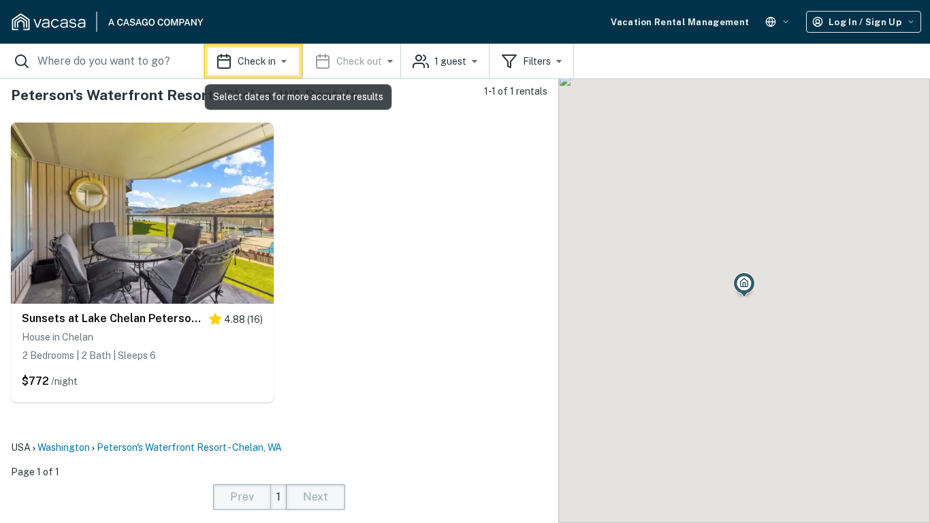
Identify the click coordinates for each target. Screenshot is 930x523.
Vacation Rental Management (680, 22)
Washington (63, 447)
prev (242, 496)
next (315, 496)
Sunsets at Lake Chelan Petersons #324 (112, 318)
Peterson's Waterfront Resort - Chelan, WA (189, 447)
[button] (302, 61)
